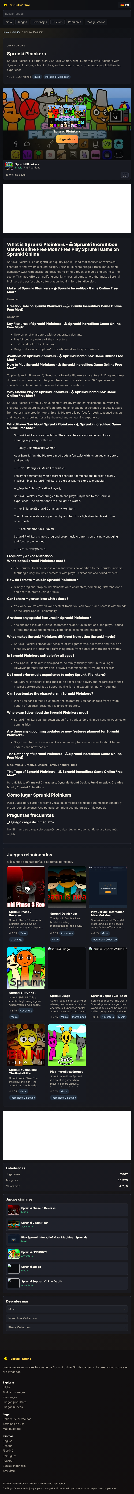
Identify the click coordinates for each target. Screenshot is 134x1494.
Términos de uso (14, 1424)
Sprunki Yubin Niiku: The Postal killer (23, 1071)
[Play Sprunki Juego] (76, 969)
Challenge (16, 939)
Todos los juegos (14, 1392)
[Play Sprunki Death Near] (67, 888)
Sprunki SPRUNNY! (22, 992)
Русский (8, 1461)
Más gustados (96, 22)
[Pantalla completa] (125, 175)
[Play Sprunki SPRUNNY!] (26, 968)
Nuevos (57, 22)
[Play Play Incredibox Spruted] (67, 1046)
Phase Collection (19, 1327)
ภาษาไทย (9, 1471)
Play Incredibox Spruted (66, 1071)
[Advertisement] (67, 208)
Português (9, 1456)
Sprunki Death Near (63, 913)
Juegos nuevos (13, 1407)
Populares (74, 22)
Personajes (40, 22)
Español (8, 1446)
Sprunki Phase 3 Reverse (20, 913)
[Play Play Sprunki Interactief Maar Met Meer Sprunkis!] (108, 887)
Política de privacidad (17, 1419)
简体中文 (8, 1450)
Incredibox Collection (57, 76)
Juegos (22, 22)
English (7, 1441)
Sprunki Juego (60, 996)
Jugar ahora (67, 139)
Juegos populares (14, 1402)
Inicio (8, 22)
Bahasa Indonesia (14, 1465)
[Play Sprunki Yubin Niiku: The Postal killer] (26, 1045)
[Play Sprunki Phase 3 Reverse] (26, 887)
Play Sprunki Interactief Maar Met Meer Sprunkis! (107, 913)
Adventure (67, 933)
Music (37, 76)
